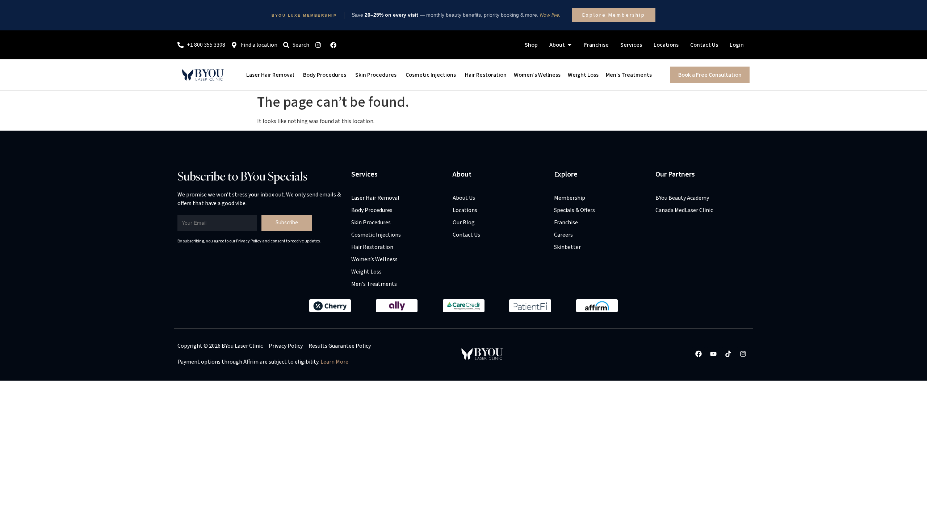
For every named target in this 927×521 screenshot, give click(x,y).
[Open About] (569, 45)
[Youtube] (713, 353)
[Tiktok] (728, 353)
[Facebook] (698, 353)
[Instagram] (743, 353)
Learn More (334, 362)
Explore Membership (613, 15)
